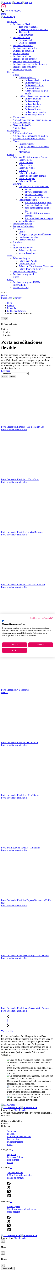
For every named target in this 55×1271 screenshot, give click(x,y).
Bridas (10, 1162)
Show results (7, 1268)
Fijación (11, 1134)
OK (4, 319)
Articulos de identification (19, 1136)
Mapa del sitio (13, 1212)
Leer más (5, 371)
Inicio (9, 303)
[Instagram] (9, 1192)
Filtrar (4, 377)
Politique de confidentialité (41, 618)
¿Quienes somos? (15, 1172)
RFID (9, 1144)
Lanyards (11, 308)
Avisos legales (13, 1206)
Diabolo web (19, 1110)
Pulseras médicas (15, 1142)
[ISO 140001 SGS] (11, 1107)
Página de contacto (15, 1178)
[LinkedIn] (9, 1196)
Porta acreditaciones (16, 311)
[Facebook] (9, 1184)
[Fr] (6, 2)
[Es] (17, 2)
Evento (10, 305)
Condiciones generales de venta (21, 1209)
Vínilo (8, 335)
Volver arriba (7, 1031)
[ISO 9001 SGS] (29, 1107)
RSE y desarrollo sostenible (20, 1175)
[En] (27, 2)
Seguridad (11, 1131)
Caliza (8, 332)
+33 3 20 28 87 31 (13, 11)
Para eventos (13, 1139)
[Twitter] (9, 1188)
